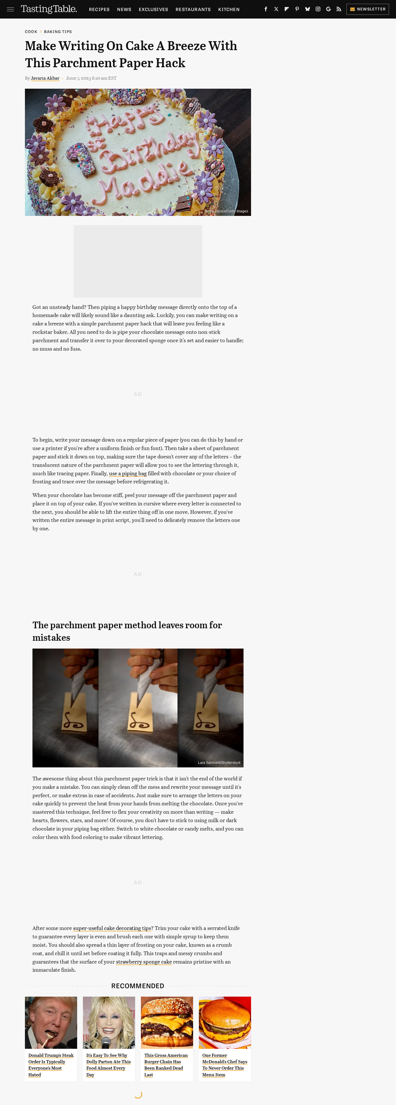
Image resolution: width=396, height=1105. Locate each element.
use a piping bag (128, 473)
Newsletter (371, 9)
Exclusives (153, 9)
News (124, 9)
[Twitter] (276, 10)
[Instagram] (318, 10)
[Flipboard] (287, 10)
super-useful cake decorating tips (112, 927)
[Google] (328, 10)
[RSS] (339, 10)
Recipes (99, 9)
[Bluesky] (307, 10)
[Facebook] (266, 10)
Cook (31, 31)
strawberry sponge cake (144, 961)
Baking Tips (58, 31)
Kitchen (228, 9)
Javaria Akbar (45, 77)
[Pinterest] (297, 10)
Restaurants (193, 9)
